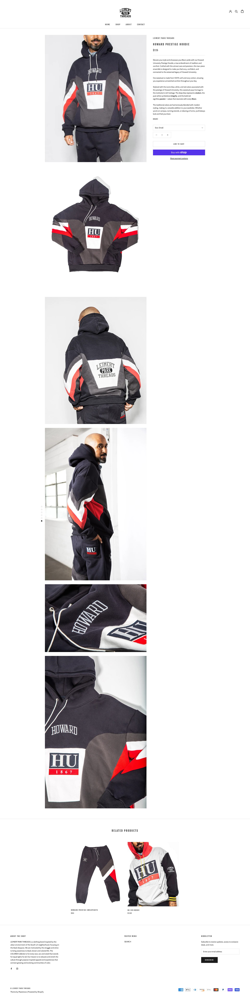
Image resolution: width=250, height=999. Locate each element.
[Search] (236, 11)
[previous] (8, 875)
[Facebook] (160, 118)
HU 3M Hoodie (134, 910)
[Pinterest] (167, 118)
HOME (107, 24)
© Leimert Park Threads (20, 988)
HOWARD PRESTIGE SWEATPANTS (84, 910)
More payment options (179, 158)
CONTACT (141, 24)
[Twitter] (164, 118)
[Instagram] (17, 968)
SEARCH (127, 941)
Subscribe (209, 960)
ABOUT (129, 24)
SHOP (118, 24)
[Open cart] (242, 11)
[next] (242, 875)
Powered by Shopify (36, 992)
